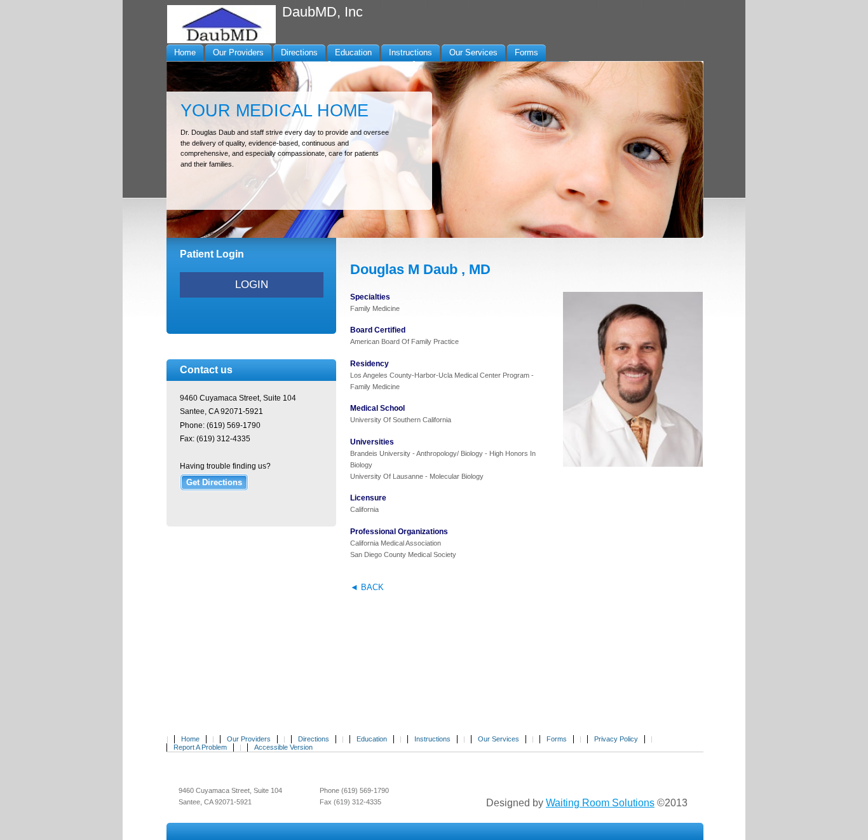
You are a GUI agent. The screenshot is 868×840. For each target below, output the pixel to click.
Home (190, 739)
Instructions (432, 739)
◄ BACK (367, 587)
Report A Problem (200, 747)
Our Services (498, 739)
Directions (313, 739)
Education (371, 739)
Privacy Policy (616, 739)
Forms (556, 739)
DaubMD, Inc (322, 12)
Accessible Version (283, 747)
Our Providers (249, 739)
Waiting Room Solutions (600, 802)
